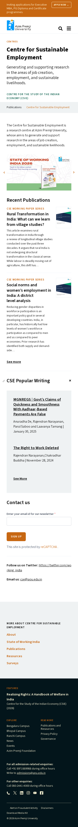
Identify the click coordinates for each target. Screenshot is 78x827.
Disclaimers (47, 808)
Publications (14, 107)
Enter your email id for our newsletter (31, 514)
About (11, 634)
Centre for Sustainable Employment (47, 107)
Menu (69, 28)
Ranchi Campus (16, 736)
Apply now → (61, 4)
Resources (14, 656)
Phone (8, 793)
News (10, 741)
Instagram (28, 793)
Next (73, 172)
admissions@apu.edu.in (31, 773)
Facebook (41, 793)
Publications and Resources (51, 727)
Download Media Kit (17, 813)
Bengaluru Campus (18, 726)
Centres (12, 41)
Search (60, 28)
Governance (48, 739)
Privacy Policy (49, 734)
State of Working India (23, 642)
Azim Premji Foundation (21, 751)
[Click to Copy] (4, 381)
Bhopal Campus (16, 731)
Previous (4, 172)
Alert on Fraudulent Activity (24, 808)
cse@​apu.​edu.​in (31, 579)
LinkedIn (21, 793)
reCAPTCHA (49, 547)
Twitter (15, 793)
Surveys (12, 663)
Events (11, 746)
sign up (16, 536)
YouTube (35, 793)
